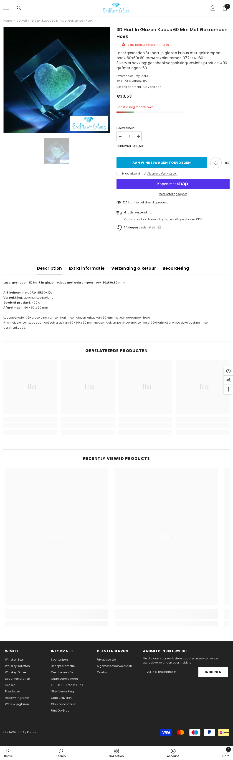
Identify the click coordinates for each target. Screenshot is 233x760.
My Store (142, 76)
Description (49, 268)
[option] (56, 80)
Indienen (213, 672)
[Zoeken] (19, 8)
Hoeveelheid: (125, 128)
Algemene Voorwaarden (162, 173)
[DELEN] (226, 162)
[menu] (6, 8)
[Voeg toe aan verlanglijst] (216, 162)
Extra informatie (87, 268)
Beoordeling (176, 268)
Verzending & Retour (133, 268)
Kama (31, 732)
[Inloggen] (212, 7)
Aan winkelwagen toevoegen (161, 162)
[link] (30, 425)
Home (7, 21)
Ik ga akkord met (134, 173)
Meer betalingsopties (173, 194)
